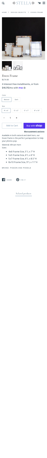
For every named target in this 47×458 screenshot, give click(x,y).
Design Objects (18, 12)
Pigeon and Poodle (20, 168)
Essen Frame (37, 12)
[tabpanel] (23, 38)
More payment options (34, 131)
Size (3, 106)
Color (4, 95)
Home (4, 12)
